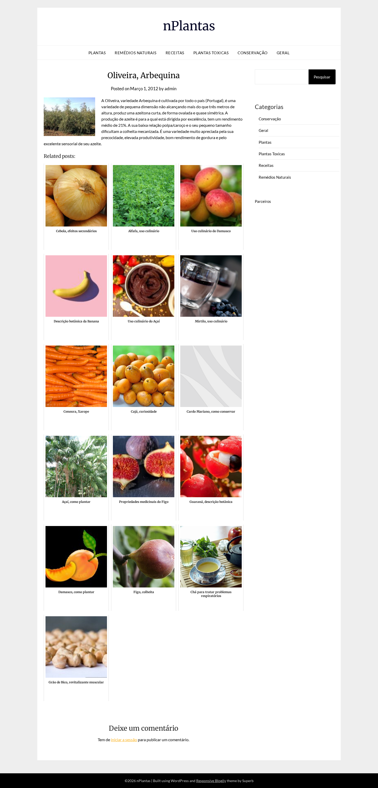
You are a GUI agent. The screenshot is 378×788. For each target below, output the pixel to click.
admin (170, 88)
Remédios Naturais (136, 52)
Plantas (97, 52)
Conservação (253, 52)
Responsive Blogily (211, 780)
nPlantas (189, 26)
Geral (283, 52)
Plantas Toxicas (211, 52)
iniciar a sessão (124, 739)
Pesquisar (322, 77)
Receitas (175, 52)
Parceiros (263, 201)
